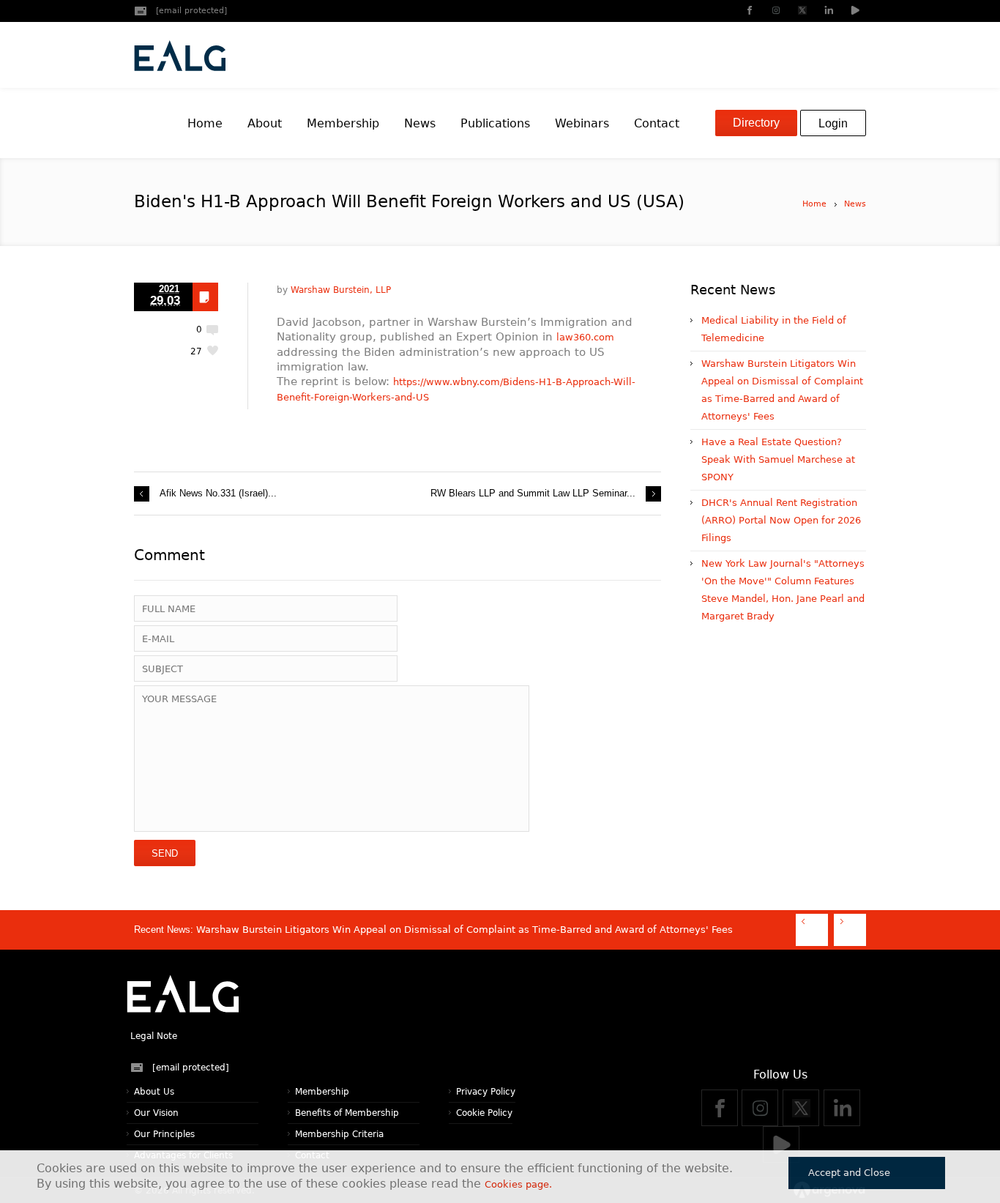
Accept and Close (849, 1172)
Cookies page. (518, 1184)
